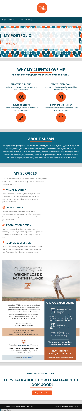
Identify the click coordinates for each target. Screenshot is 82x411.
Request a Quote (8, 20)
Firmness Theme (58, 406)
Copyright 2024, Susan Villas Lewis (14, 406)
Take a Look (11, 44)
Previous (1, 41)
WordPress (74, 406)
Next (80, 41)
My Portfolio (24, 20)
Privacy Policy (30, 406)
